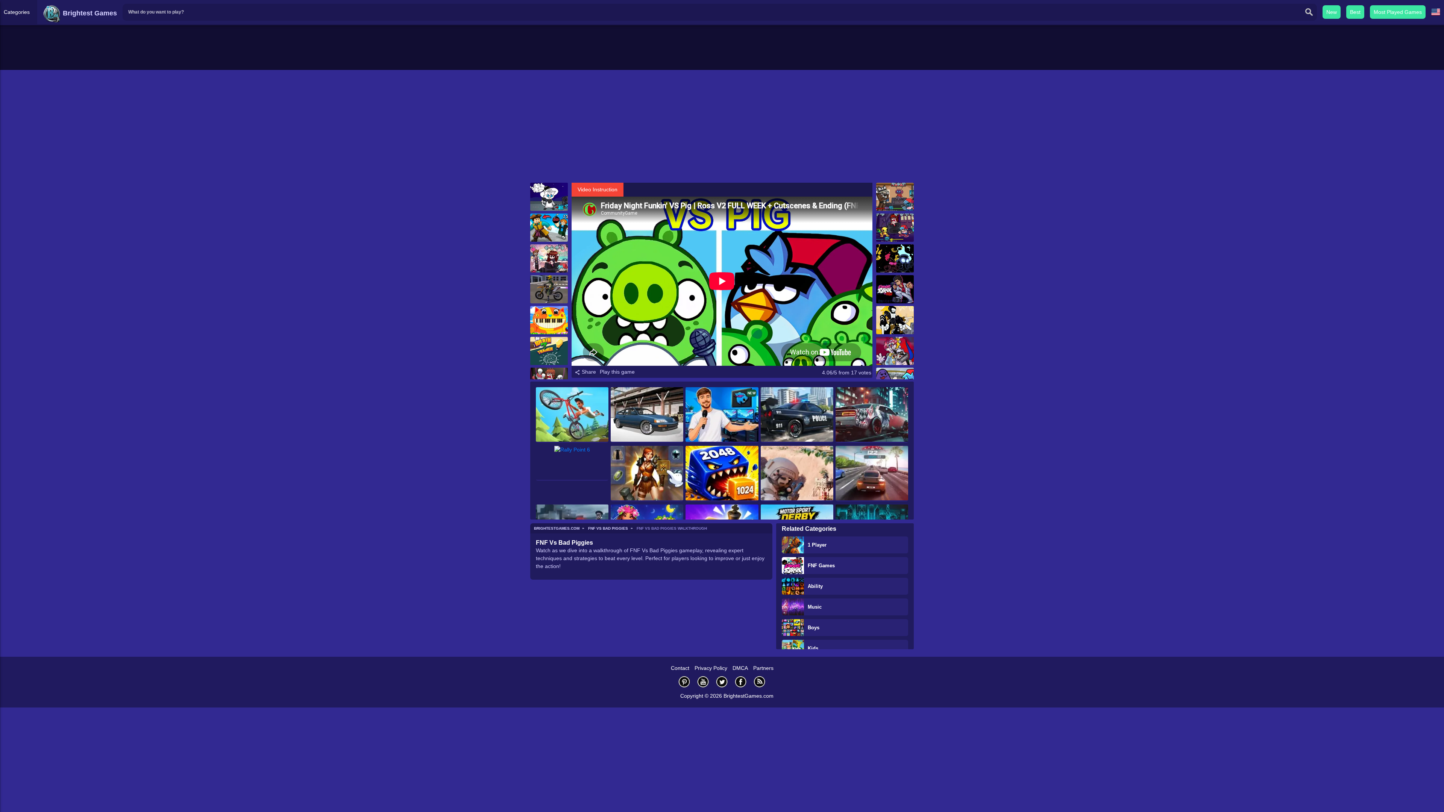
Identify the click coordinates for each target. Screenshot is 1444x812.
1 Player (817, 545)
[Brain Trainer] (549, 351)
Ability (815, 586)
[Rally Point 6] (572, 463)
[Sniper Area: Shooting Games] (797, 473)
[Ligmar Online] (647, 473)
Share (588, 372)
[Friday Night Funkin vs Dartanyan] (549, 197)
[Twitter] (722, 681)
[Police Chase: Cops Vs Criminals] (797, 415)
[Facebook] (741, 681)
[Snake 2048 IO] (722, 473)
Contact (680, 668)
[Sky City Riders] (549, 289)
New (1331, 12)
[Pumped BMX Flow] (572, 415)
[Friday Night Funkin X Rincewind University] (549, 258)
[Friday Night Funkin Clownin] (895, 351)
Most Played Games (1398, 12)
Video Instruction (597, 189)
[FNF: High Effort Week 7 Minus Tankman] (895, 320)
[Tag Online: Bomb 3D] (549, 228)
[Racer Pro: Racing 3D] (872, 473)
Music (815, 607)
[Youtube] (703, 681)
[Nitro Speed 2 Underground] (872, 415)
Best (1355, 12)
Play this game (617, 372)
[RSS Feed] (759, 681)
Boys (813, 627)
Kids (813, 648)
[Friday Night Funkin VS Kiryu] (895, 289)
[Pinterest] (684, 681)
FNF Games (821, 565)
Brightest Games (89, 13)
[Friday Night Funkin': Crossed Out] (895, 258)
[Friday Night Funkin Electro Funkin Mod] (895, 197)
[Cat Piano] (549, 320)
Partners (763, 668)
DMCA (740, 668)
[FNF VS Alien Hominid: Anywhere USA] (895, 228)
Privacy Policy (711, 668)
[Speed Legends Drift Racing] (647, 415)
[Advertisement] (722, 126)
